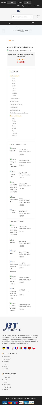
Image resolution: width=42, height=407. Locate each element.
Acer (13, 78)
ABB (13, 118)
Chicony (14, 88)
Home (21, 29)
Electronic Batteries (22, 30)
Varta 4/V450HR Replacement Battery (25, 150)
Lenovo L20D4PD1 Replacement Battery (25, 278)
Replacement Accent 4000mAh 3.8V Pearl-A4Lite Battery (21, 55)
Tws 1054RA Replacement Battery (25, 242)
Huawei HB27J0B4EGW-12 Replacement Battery (25, 200)
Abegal (14, 121)
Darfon (14, 95)
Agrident (14, 133)
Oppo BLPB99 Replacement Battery (25, 174)
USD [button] (27, 2)
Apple (13, 81)
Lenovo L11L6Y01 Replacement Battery (25, 253)
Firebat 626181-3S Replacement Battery (25, 161)
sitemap (6, 389)
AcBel (13, 126)
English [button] (11, 2)
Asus (13, 83)
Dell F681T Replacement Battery (25, 291)
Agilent (14, 131)
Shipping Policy (35, 6)
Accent (14, 128)
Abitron (14, 123)
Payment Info (26, 6)
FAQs (19, 6)
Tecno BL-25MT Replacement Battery (25, 212)
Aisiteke (14, 135)
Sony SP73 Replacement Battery (25, 264)
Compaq (14, 93)
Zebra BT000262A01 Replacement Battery (25, 305)
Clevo (13, 90)
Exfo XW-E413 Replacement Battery (25, 184)
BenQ (13, 86)
